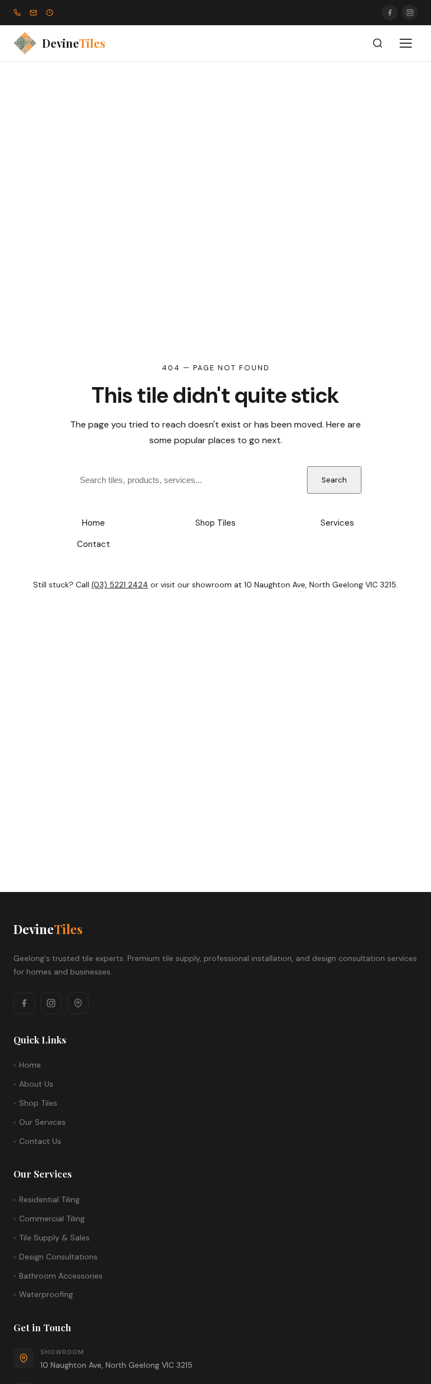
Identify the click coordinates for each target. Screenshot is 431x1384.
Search (334, 480)
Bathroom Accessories (61, 1276)
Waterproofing (46, 1294)
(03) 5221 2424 (119, 585)
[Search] (377, 43)
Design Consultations (58, 1257)
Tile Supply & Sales (54, 1238)
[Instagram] (410, 12)
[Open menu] (406, 43)
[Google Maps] (78, 1003)
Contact (93, 544)
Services (337, 522)
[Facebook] (389, 12)
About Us (36, 1084)
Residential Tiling (49, 1199)
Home (93, 522)
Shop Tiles (215, 522)
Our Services (42, 1122)
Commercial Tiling (52, 1218)
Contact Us (40, 1141)
